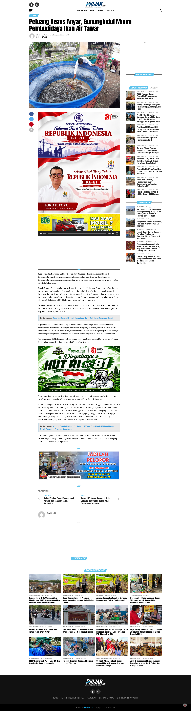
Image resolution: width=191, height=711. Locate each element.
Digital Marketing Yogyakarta (127, 698)
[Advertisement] (79, 251)
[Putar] (41, 233)
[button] (78, 224)
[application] (79, 225)
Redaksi (55, 698)
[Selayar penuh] (117, 233)
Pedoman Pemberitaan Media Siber (72, 698)
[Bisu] (113, 233)
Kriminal (100, 10)
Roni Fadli (43, 37)
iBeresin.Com (88, 708)
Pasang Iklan (91, 698)
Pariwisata (110, 10)
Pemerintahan (82, 10)
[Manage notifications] (185, 705)
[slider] (77, 233)
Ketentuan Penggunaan (106, 698)
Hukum (92, 10)
